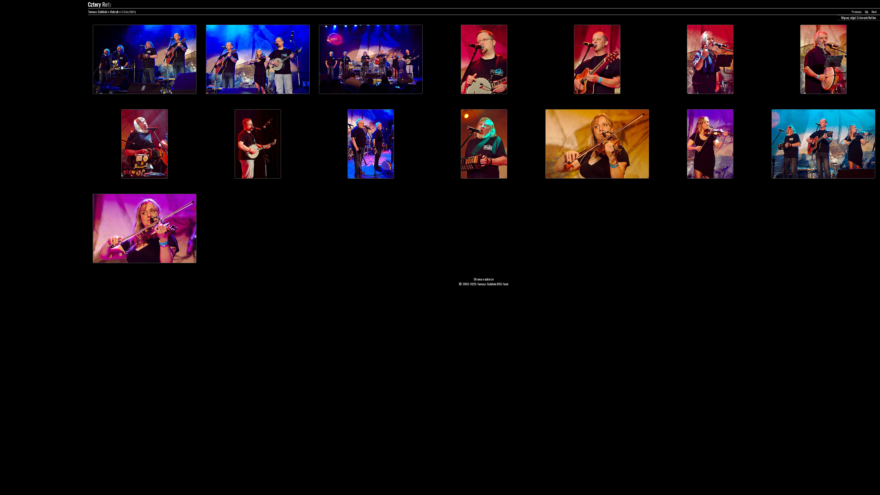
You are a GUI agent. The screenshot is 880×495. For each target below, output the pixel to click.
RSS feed (502, 283)
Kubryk (114, 11)
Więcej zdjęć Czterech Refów (858, 17)
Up (866, 11)
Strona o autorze (484, 279)
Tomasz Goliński (97, 11)
